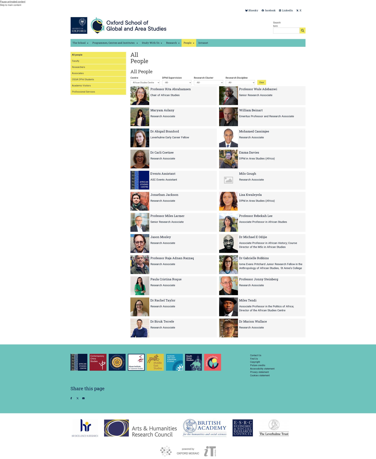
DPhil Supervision (172, 77)
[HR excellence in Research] (85, 428)
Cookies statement (260, 375)
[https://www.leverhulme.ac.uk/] (274, 428)
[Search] (303, 30)
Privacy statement (259, 372)
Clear (261, 82)
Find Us (254, 358)
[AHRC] (140, 428)
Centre (134, 77)
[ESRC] (242, 428)
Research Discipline (237, 77)
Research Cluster (203, 77)
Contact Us (255, 355)
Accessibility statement (262, 368)
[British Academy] (204, 428)
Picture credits (257, 365)
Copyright (255, 362)
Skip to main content (10, 5)
